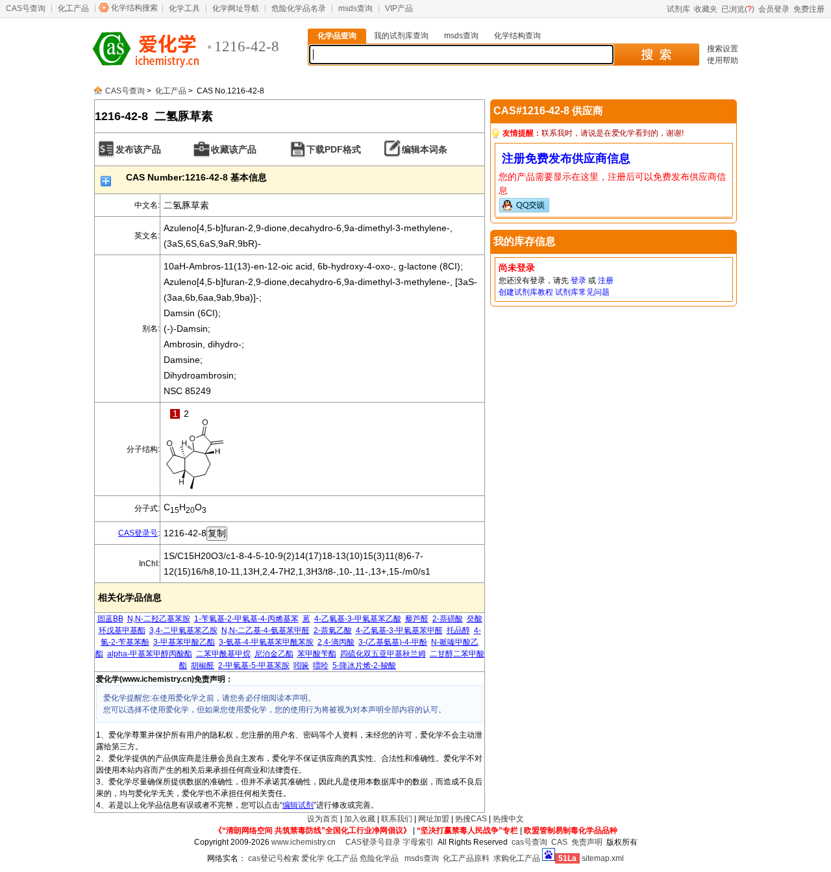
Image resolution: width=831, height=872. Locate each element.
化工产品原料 (466, 858)
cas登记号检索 (273, 858)
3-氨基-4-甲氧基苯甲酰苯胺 (266, 642)
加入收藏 (359, 818)
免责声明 (586, 842)
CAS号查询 (25, 8)
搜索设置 (722, 48)
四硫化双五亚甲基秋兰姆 (383, 653)
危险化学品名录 (298, 8)
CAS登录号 (138, 533)
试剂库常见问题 (582, 292)
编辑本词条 (424, 149)
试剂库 (678, 9)
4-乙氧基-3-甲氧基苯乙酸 (357, 618)
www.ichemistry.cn (303, 842)
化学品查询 (336, 35)
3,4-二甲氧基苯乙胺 (183, 630)
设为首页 (322, 818)
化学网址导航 (235, 8)
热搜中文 (508, 818)
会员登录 (773, 9)
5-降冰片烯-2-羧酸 (364, 665)
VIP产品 (399, 8)
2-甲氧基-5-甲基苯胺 (254, 665)
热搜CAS (471, 818)
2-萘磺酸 (447, 618)
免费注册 (809, 9)
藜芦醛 (416, 618)
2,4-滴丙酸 (335, 642)
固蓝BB (110, 618)
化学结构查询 (517, 35)
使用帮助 (722, 60)
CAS (559, 842)
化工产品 (73, 8)
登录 (578, 280)
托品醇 (458, 630)
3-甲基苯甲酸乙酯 (184, 642)
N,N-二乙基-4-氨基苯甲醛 (265, 630)
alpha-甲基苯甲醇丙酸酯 (149, 653)
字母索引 (418, 842)
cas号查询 (529, 842)
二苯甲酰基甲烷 (223, 653)
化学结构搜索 (134, 7)
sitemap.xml (603, 858)
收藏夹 (705, 9)
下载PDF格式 (333, 149)
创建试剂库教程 (526, 292)
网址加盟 (433, 818)
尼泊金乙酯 (273, 653)
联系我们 (396, 818)
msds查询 (355, 8)
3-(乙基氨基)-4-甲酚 (392, 642)
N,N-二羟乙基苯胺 (158, 618)
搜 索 (656, 55)
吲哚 (301, 665)
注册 (606, 280)
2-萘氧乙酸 (333, 630)
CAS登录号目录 (373, 842)
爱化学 (313, 858)
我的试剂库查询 (401, 35)
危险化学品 (379, 858)
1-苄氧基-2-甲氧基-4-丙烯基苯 (246, 618)
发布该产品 (138, 149)
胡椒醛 (202, 665)
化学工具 (184, 8)
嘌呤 (321, 665)
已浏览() (737, 9)
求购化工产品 (516, 858)
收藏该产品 (233, 149)
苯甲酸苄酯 (316, 653)
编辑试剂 (298, 805)
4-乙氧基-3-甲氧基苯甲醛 (399, 630)
